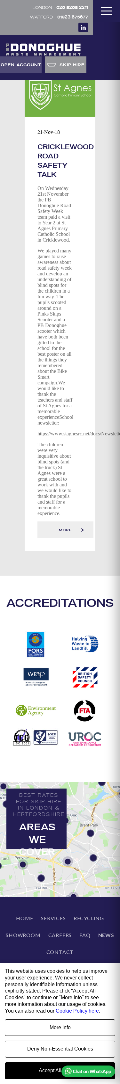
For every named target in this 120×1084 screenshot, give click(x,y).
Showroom (23, 935)
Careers (60, 935)
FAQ (84, 935)
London (60, 7)
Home (24, 918)
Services (53, 918)
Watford (59, 16)
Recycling (89, 918)
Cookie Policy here (77, 1011)
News (106, 935)
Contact (60, 952)
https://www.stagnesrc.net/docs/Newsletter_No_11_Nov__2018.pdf (54, 433)
